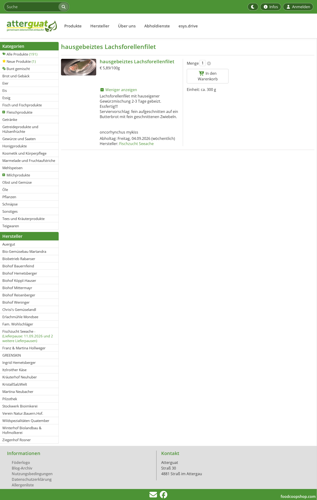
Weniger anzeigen (120, 89)
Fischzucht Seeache (136, 143)
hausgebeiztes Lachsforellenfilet (137, 61)
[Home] (29, 26)
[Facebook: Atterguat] (163, 496)
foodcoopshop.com (298, 496)
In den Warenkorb (208, 76)
